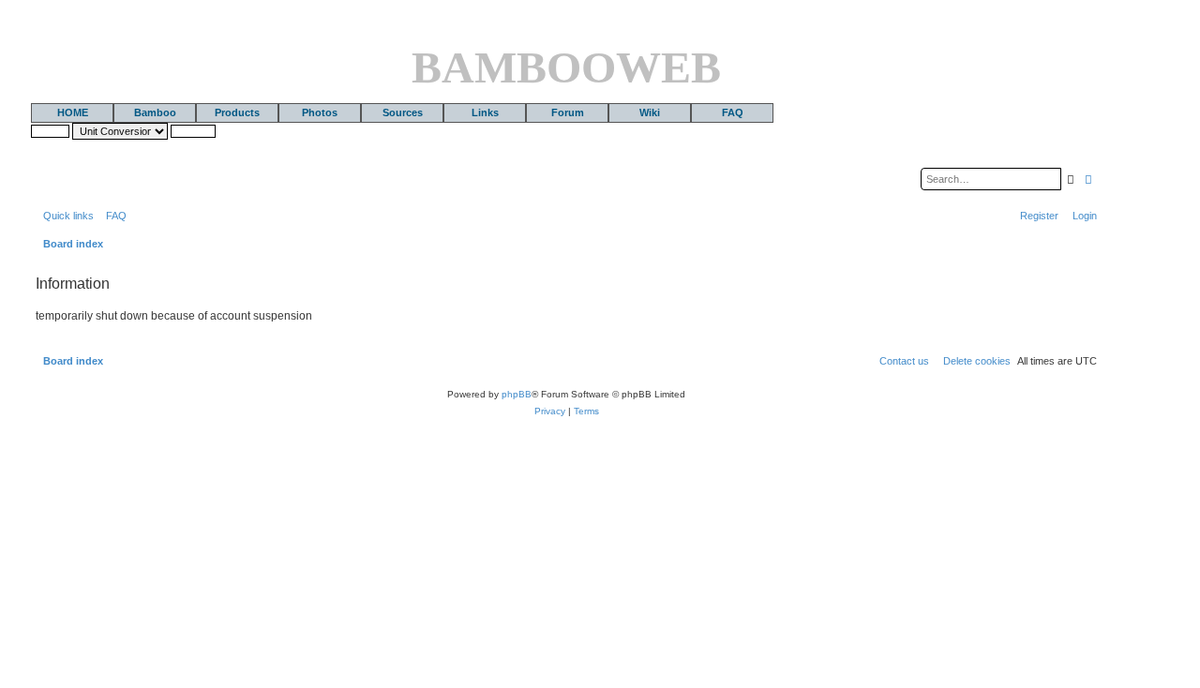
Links (485, 112)
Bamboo (155, 112)
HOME (72, 112)
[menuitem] (112, 215)
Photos (320, 112)
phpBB (517, 394)
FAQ (732, 112)
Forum (567, 112)
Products (237, 112)
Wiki (649, 112)
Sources (402, 112)
